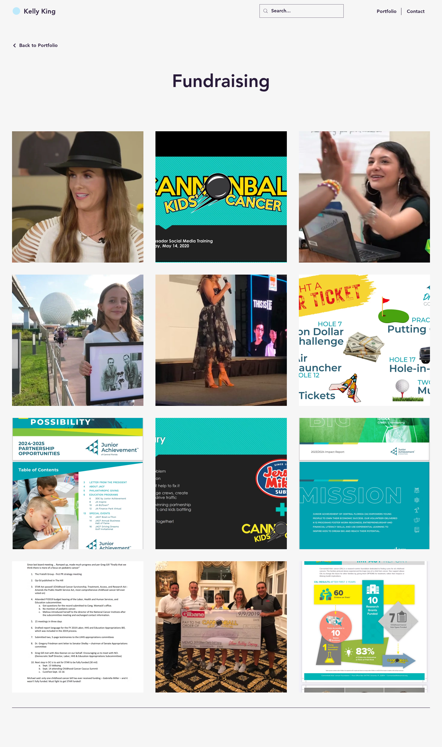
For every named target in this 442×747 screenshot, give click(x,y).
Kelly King (40, 11)
